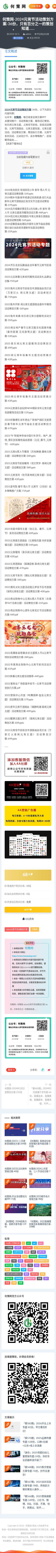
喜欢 (11, 1070)
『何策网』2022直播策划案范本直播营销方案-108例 (40, 1224)
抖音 (20, 1261)
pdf (28, 1243)
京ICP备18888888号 (32, 1541)
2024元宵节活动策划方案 (18, 110)
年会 (24, 1256)
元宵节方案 (18, 1252)
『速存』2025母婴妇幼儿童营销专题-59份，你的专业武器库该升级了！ (36, 1456)
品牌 (33, 1252)
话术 (46, 1278)
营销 (42, 1274)
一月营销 (9, 1247)
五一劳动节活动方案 (42, 1247)
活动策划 (45, 1265)
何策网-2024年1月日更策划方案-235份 (15, 1090)
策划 (26, 1274)
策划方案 (34, 1274)
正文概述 (11, 51)
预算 (20, 1283)
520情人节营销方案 (13, 1243)
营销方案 (9, 1278)
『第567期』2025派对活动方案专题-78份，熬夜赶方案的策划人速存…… (37, 1486)
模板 (23, 1265)
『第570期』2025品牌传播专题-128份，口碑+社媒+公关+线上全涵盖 (37, 1442)
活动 (36, 1265)
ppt (34, 1243)
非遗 (14, 1283)
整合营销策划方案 (41, 1261)
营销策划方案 (30, 1278)
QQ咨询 (29, 919)
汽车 (30, 1265)
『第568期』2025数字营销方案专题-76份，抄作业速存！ (37, 1471)
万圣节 (18, 1247)
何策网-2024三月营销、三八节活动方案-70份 (39, 1171)
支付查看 (29, 176)
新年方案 (9, 1265)
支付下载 (28, 910)
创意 (26, 1252)
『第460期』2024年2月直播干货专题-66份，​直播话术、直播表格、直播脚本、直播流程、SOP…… (40, 1096)
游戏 (7, 1270)
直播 (23, 1270)
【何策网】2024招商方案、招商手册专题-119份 (16, 1224)
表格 (39, 1278)
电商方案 (15, 1270)
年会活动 (33, 1256)
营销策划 (19, 1278)
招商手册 (29, 1261)
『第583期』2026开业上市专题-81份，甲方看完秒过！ (37, 1427)
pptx (40, 1243)
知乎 (30, 1270)
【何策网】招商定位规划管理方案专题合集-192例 (40, 1144)
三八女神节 (27, 1247)
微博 (7, 1261)
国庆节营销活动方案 (13, 1256)
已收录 (19, 38)
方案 (17, 1265)
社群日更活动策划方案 (13, 1274)
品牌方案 (41, 1252)
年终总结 (43, 1256)
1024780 (27, 967)
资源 (7, 1283)
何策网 (17, 117)
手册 (14, 1261)
